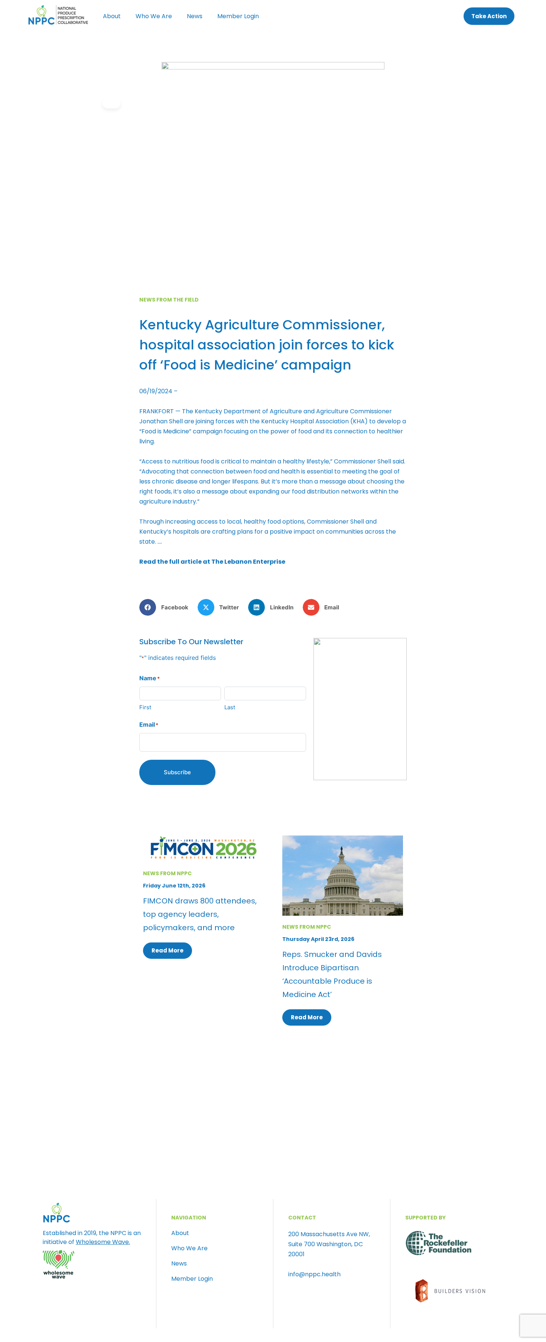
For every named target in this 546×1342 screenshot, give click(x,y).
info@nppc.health (314, 1274)
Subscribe (177, 772)
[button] (166, 607)
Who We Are (154, 16)
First (145, 707)
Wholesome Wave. (103, 1242)
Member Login (238, 16)
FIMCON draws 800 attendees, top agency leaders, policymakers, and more (200, 914)
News (194, 16)
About (112, 16)
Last (229, 707)
